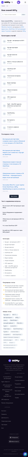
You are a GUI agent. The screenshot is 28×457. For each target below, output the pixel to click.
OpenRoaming (18, 329)
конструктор (17, 334)
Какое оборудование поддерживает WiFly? (12, 213)
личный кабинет (9, 323)
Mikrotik (3, 27)
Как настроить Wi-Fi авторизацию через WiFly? (13, 206)
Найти (23, 14)
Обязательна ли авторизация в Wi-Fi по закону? (13, 219)
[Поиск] (12, 2)
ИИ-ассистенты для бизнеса (7, 390)
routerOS (13, 326)
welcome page (8, 340)
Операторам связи (6, 421)
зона (6, 320)
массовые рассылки (9, 347)
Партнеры (7, 329)
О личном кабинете (19, 380)
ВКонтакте (15, 441)
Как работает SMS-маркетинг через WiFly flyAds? (12, 231)
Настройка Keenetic (20, 394)
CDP (17, 340)
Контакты (3, 410)
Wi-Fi (15, 314)
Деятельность (5, 417)
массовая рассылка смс (10, 345)
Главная (3, 6)
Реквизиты (4, 414)
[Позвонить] (18, 2)
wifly (17, 317)
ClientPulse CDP (13, 29)
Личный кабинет (19, 377)
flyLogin (7, 314)
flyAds (6, 331)
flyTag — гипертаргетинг (7, 395)
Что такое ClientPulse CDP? (10, 225)
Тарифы (17, 397)
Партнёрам (4, 424)
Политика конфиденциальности (10, 453)
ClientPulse (14, 320)
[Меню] (25, 2)
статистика (15, 331)
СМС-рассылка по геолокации (7, 385)
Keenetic (9, 27)
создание (7, 334)
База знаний (18, 390)
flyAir (6, 326)
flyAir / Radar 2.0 (5, 381)
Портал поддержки (20, 387)
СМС (22, 340)
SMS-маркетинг (5, 399)
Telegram (15, 437)
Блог (2, 428)
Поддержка (18, 384)
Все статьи (14, 196)
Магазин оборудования (7, 403)
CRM (5, 342)
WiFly (24, 31)
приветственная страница (12, 337)
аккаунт (12, 342)
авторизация (8, 317)
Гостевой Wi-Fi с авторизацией (7, 377)
